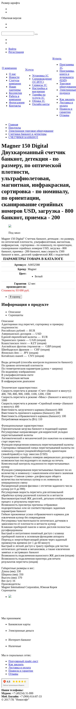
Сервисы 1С (39, 85)
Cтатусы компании (15, 82)
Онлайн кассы (40, 104)
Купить (56, 58)
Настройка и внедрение (39, 90)
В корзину (15, 296)
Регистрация (16, 52)
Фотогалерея (16, 102)
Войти (12, 48)
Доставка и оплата (66, 104)
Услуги (29, 69)
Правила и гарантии (66, 110)
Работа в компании (15, 98)
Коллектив (15, 93)
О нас (12, 74)
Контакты (15, 105)
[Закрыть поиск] (36, 34)
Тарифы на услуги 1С (38, 96)
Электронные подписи (68, 91)
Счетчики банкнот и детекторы (27, 134)
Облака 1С (38, 100)
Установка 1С (40, 75)
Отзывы (64, 115)
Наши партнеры (15, 88)
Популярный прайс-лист (23, 661)
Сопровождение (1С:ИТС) (42, 80)
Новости (14, 77)
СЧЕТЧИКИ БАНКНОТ (23, 137)
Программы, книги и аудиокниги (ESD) (67, 75)
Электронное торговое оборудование (30, 130)
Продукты (14, 127)
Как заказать (67, 99)
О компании (9, 68)
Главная (13, 124)
